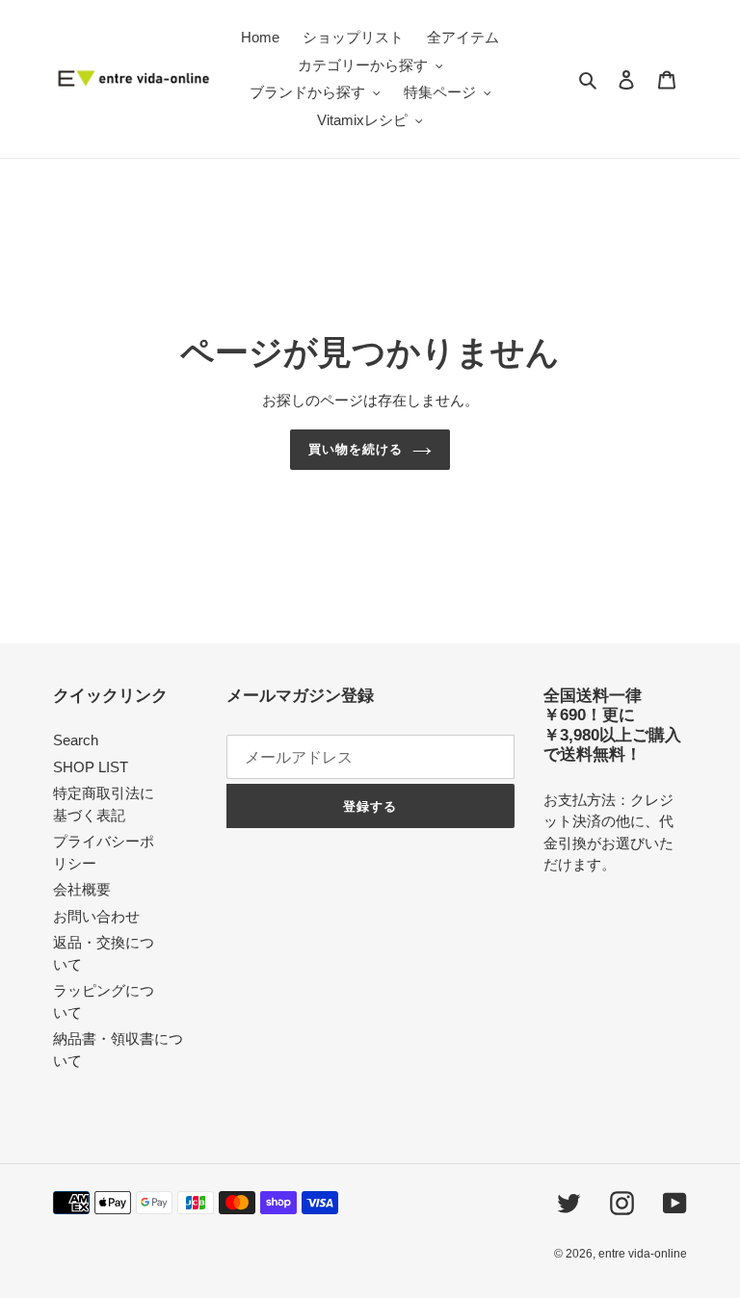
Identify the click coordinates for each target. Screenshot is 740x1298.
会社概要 (82, 889)
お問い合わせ (96, 916)
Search (75, 740)
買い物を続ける (355, 449)
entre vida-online (642, 1253)
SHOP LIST (90, 767)
